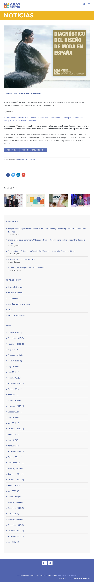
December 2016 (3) (16, 338)
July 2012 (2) (13, 440)
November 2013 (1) (16, 406)
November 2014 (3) (16, 383)
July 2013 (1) (13, 417)
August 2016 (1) (14, 349)
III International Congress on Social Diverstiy (26, 267)
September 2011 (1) (16, 462)
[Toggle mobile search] (84, 4)
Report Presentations (28, 159)
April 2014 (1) (13, 394)
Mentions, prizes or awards (19, 304)
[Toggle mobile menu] (89, 4)
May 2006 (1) (13, 542)
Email (88, 578)
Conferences (13, 298)
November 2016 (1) (16, 343)
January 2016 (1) (15, 360)
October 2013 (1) (15, 411)
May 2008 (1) (13, 513)
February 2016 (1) (15, 355)
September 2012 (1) (16, 434)
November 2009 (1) (16, 479)
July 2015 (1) (13, 366)
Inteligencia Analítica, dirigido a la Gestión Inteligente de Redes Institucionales (13, 203)
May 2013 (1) (13, 423)
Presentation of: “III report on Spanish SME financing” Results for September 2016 (58, 203)
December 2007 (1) (16, 525)
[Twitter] (50, 563)
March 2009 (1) (14, 496)
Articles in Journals (15, 292)
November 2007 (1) (16, 530)
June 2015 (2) (13, 372)
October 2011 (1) (15, 457)
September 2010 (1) (16, 474)
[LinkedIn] (44, 563)
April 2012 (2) (13, 445)
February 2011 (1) (15, 468)
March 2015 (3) (14, 377)
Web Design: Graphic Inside (67, 575)
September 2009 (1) (16, 485)
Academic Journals (15, 287)
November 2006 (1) (16, 536)
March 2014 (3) (14, 400)
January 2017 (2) (15, 332)
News (19, 159)
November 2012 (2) (16, 428)
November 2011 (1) (16, 451)
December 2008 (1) (16, 508)
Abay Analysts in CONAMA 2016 (21, 259)
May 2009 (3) (13, 491)
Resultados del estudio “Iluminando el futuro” (35, 206)
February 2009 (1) (15, 502)
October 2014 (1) (15, 389)
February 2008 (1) (15, 519)
